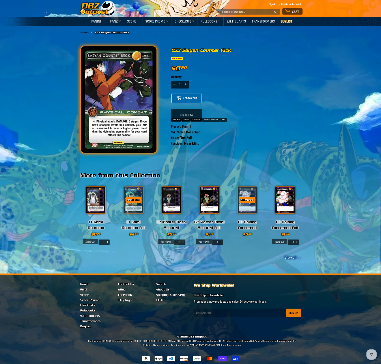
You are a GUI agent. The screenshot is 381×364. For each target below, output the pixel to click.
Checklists (183, 21)
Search (161, 284)
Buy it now (186, 115)
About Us (163, 289)
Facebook (125, 294)
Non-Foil (176, 119)
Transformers (263, 21)
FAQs (159, 300)
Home (84, 32)
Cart (295, 12)
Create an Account (291, 4)
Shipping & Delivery (170, 294)
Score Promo (155, 21)
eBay (121, 289)
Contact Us (126, 284)
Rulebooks (209, 21)
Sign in (272, 4)
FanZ (114, 21)
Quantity (176, 77)
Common (196, 119)
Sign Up (293, 313)
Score (132, 21)
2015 (223, 119)
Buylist (286, 21)
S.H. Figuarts (236, 21)
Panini (96, 21)
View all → (292, 257)
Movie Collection (211, 119)
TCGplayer (125, 300)
